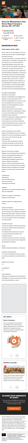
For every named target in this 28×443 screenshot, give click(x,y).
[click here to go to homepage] (3, 3)
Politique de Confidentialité (19, 436)
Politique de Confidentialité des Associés (11, 438)
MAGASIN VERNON (8, 30)
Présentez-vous (14, 408)
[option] (14, 333)
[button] (11, 355)
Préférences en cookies (7, 439)
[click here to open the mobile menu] (25, 3)
